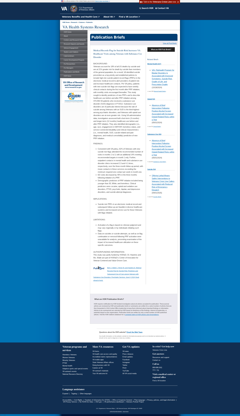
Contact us (156, 360)
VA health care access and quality (104, 354)
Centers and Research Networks (75, 40)
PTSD (64, 363)
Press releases (127, 354)
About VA (108, 17)
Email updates (127, 357)
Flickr (124, 368)
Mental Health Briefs (160, 91)
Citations (82, 22)
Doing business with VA (101, 365)
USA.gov (98, 402)
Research (74, 22)
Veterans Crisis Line (159, 350)
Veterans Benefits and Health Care (80, 17)
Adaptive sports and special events (75, 369)
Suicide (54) (151, 169)
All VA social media (129, 373)
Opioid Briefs (157, 126)
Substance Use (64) (154, 134)
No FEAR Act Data (86, 402)
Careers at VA (97, 368)
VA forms (95, 351)
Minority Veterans (68, 360)
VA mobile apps (98, 360)
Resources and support (160, 357)
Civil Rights (78, 400)
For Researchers (69, 64)
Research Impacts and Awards (74, 44)
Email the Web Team (134, 332)
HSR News (67, 76)
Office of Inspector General (122, 400)
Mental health (67, 366)
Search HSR (147, 8)
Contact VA (163, 8)
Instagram (126, 362)
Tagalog (74, 394)
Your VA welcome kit (99, 373)
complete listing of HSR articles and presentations (142, 315)
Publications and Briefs (71, 72)
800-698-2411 (157, 367)
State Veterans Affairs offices (103, 362)
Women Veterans (68, 357)
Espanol (65, 394)
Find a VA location (159, 381)
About (66, 36)
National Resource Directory (72, 374)
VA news (125, 351)
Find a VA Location (128, 17)
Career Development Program (74, 60)
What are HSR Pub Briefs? (161, 49)
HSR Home (66, 22)
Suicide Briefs (157, 196)
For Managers (68, 68)
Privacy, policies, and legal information (161, 400)
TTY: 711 (155, 370)
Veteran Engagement (71, 48)
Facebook (126, 360)
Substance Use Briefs (159, 161)
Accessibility (67, 400)
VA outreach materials (100, 371)
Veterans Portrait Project (135, 402)
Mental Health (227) (154, 64)
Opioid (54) (151, 99)
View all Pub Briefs (170, 43)
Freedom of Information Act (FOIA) (97, 400)
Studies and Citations (71, 52)
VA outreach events (69, 371)
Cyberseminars (69, 56)
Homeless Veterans (69, 355)
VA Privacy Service (70, 402)
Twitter (124, 365)
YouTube (125, 371)
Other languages (85, 394)
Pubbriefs (89, 22)
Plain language (139, 400)
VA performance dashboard (114, 402)
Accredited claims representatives (104, 357)
